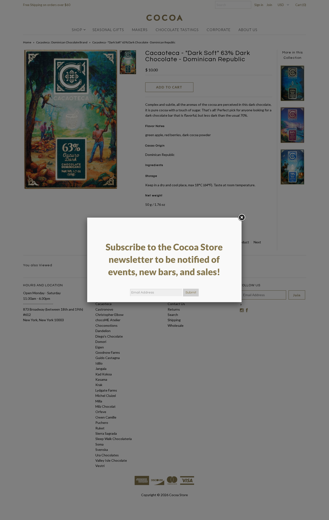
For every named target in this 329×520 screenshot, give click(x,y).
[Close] (241, 217)
